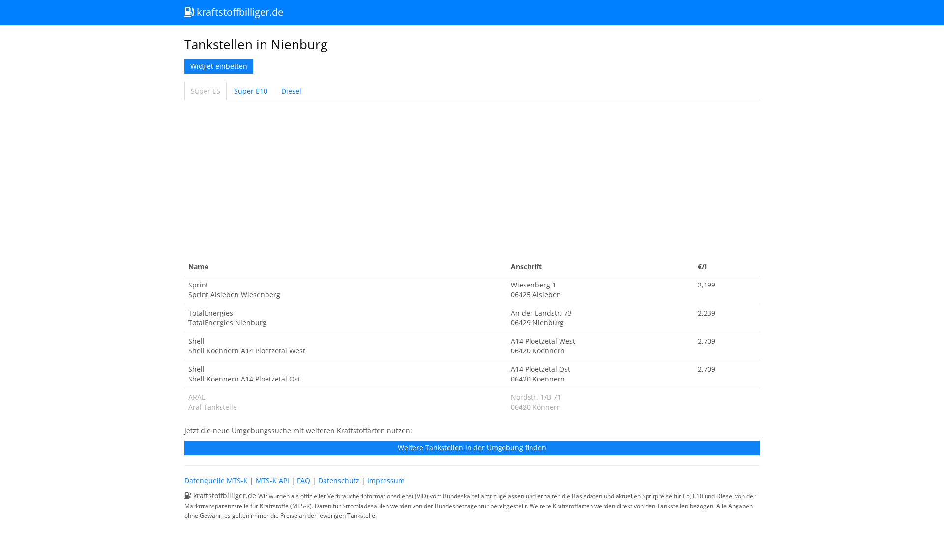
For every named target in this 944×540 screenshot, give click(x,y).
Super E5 (205, 90)
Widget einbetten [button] (218, 66)
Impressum (386, 480)
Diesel (291, 90)
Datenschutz (338, 480)
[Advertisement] (472, 179)
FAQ (303, 480)
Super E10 (250, 90)
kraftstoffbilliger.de (238, 12)
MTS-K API (272, 480)
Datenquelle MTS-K (216, 480)
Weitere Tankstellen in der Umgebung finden (472, 447)
